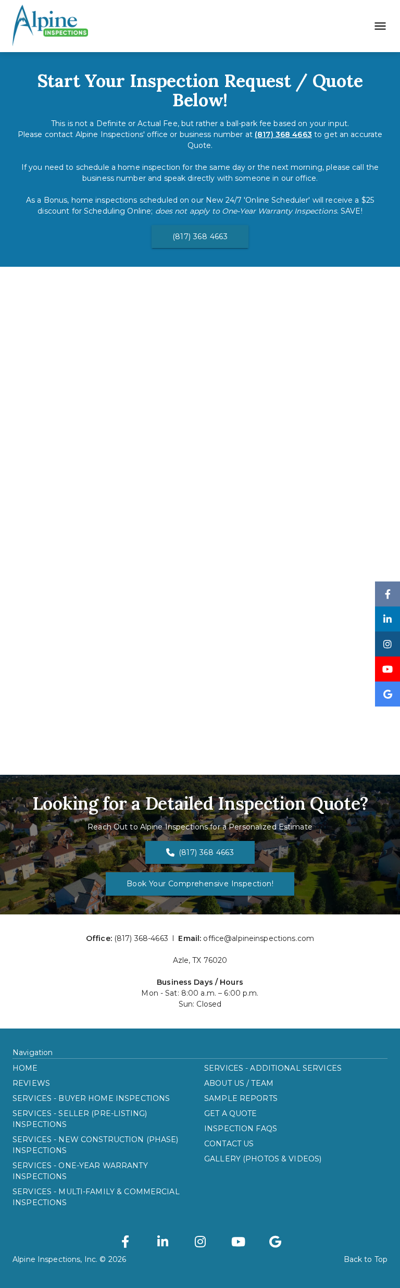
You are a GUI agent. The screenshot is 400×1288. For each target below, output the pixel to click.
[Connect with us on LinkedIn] (387, 618)
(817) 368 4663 (200, 236)
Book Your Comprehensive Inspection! (200, 883)
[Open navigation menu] (377, 26)
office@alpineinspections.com (258, 938)
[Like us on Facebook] (387, 593)
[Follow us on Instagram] (387, 644)
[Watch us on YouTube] (387, 669)
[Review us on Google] (387, 694)
